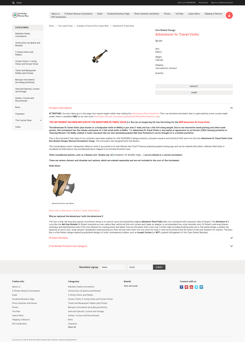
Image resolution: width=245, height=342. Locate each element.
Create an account (226, 3)
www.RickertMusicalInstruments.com (142, 116)
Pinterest (186, 287)
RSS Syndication (58, 17)
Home (51, 26)
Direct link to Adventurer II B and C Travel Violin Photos (74, 210)
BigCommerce (72, 340)
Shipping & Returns (213, 13)
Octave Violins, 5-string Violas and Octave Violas (26, 62)
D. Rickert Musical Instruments (78, 13)
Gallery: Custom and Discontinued (24, 99)
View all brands (131, 286)
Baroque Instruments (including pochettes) (25, 81)
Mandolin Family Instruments (22, 35)
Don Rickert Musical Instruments (109, 116)
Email (99, 13)
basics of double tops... (129, 154)
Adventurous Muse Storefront (145, 113)
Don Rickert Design (165, 30)
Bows (17, 107)
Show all (72, 327)
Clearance (20, 113)
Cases (18, 126)
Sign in (213, 3)
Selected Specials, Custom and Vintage (27, 90)
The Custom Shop (23, 120)
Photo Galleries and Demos (146, 13)
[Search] (13, 2)
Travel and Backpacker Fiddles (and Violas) (25, 71)
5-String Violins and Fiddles (24, 53)
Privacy (167, 13)
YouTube (179, 13)
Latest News (194, 13)
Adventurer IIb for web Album (63, 203)
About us (55, 13)
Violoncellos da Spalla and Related (27, 44)
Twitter (196, 287)
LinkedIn (201, 287)
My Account (203, 3)
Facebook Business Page (118, 13)
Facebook (181, 287)
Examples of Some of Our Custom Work (92, 26)
